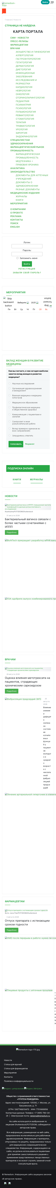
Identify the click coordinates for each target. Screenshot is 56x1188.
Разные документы (28, 189)
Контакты (16, 219)
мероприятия (15, 292)
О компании (18, 209)
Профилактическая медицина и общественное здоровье (26, 408)
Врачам (15, 48)
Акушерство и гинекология (33, 51)
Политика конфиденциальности (18, 1081)
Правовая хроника (27, 164)
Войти (45, 2)
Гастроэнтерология (28, 59)
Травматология (25, 126)
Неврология (23, 90)
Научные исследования (23, 383)
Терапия (21, 122)
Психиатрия (23, 104)
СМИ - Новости (19, 37)
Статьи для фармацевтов (16, 1068)
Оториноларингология (30, 97)
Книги (19, 200)
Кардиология (24, 87)
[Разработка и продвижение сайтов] (4, 1183)
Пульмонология (26, 111)
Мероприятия (18, 203)
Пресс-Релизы (19, 41)
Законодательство (22, 171)
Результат (29, 444)
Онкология (22, 94)
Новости (11, 496)
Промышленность (22, 150)
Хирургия (21, 133)
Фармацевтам (19, 44)
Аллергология (24, 55)
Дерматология (25, 66)
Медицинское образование (25, 402)
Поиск (14, 223)
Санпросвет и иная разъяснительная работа (23, 422)
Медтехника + (24, 161)
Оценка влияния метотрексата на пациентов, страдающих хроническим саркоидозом (27, 681)
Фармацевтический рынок (27, 147)
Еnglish (15, 226)
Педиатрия (22, 101)
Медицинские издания (25, 193)
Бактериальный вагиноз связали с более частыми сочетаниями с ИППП (28, 523)
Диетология (23, 69)
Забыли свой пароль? (27, 272)
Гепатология (24, 62)
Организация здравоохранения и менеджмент (27, 389)
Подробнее (12, 532)
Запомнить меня (28, 258)
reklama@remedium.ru (40, 1116)
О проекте (16, 212)
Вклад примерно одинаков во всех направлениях (26, 429)
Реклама (15, 216)
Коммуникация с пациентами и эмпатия (26, 415)
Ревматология (25, 115)
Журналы (21, 196)
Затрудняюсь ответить (22, 435)
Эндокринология (26, 136)
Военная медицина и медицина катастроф (26, 396)
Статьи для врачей (13, 1064)
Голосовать (16, 444)
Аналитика (17, 168)
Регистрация (26, 269)
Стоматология (25, 118)
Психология (23, 108)
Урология (22, 129)
